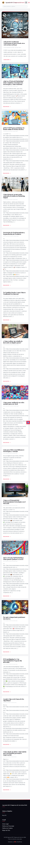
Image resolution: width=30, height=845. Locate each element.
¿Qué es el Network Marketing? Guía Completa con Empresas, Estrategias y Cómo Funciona (13, 82)
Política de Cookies (7, 828)
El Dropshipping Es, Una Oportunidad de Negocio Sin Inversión (12, 660)
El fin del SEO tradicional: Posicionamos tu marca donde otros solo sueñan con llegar (14, 43)
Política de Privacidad (8, 826)
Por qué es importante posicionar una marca (14, 618)
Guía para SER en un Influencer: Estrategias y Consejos (13, 450)
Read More (7, 59)
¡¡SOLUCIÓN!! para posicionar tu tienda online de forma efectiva (13, 128)
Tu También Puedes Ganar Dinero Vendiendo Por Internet (14, 293)
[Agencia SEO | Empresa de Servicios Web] (3, 2)
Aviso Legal (5, 824)
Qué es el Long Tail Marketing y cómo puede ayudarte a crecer (13, 558)
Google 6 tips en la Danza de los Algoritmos (13, 699)
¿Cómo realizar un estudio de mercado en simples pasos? (13, 342)
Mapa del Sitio (6, 830)
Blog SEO (4, 815)
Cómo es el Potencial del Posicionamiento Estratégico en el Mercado (14, 501)
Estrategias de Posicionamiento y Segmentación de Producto (14, 233)
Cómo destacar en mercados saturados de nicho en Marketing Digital (14, 196)
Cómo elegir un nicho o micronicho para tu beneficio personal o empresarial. (14, 753)
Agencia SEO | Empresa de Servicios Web (17, 2)
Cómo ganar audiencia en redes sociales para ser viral (13, 403)
